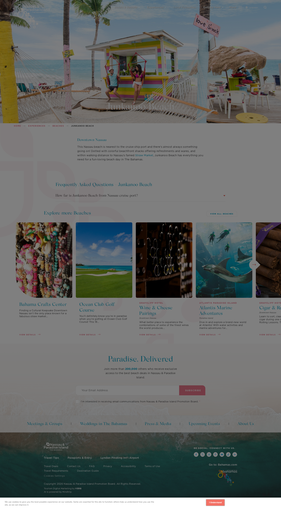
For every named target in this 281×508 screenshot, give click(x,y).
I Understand (215, 502)
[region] (140, 503)
